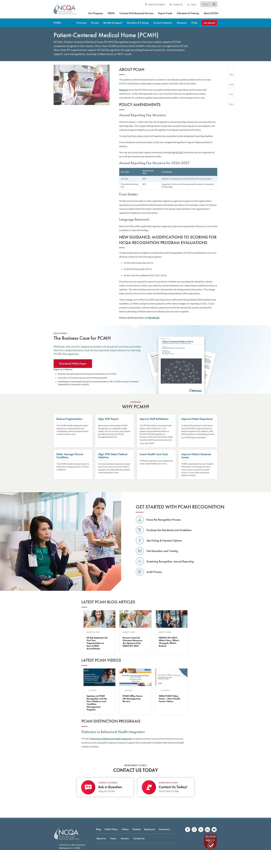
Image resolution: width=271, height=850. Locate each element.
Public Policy (111, 829)
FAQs (194, 22)
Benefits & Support (112, 22)
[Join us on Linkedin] (207, 829)
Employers (149, 829)
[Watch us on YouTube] (214, 829)
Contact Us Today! (173, 787)
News (113, 838)
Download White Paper (72, 363)
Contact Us (178, 4)
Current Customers (162, 22)
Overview (81, 22)
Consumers (164, 829)
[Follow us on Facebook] (187, 829)
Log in (193, 4)
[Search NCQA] (214, 4)
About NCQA (211, 13)
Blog (98, 829)
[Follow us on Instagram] (194, 829)
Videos (125, 829)
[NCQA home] (65, 9)
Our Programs (95, 13)
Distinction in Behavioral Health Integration (111, 738)
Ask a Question (110, 787)
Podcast (136, 829)
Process (95, 22)
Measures (182, 22)
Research (123, 89)
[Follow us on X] (200, 829)
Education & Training (188, 13)
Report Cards (165, 13)
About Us (101, 838)
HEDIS (111, 13)
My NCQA (177, 152)
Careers (125, 838)
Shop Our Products (156, 4)
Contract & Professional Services (136, 13)
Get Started (209, 22)
